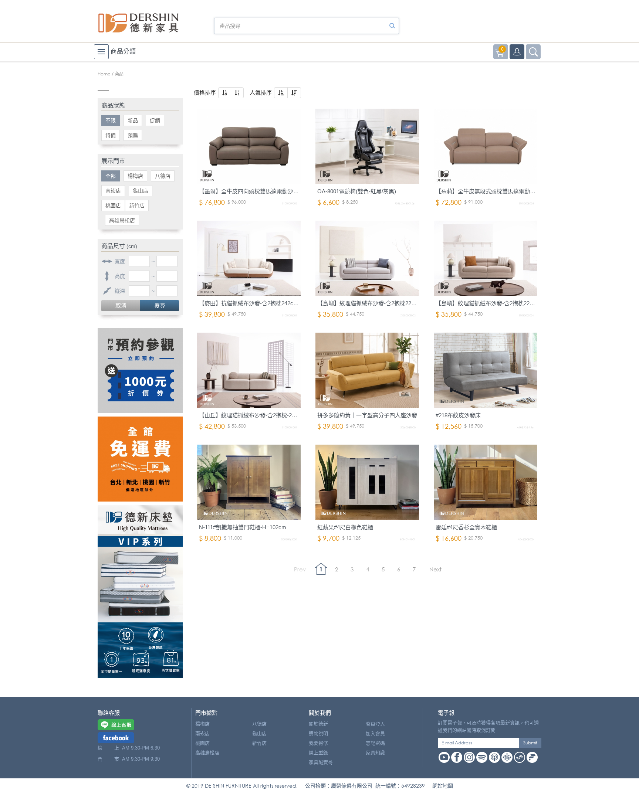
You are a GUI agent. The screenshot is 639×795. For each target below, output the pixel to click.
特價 (110, 135)
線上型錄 (318, 752)
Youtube (444, 757)
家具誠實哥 (321, 762)
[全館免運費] (140, 459)
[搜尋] (392, 26)
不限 (110, 120)
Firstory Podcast (532, 757)
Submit (530, 743)
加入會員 (375, 733)
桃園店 (113, 205)
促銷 (155, 120)
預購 (133, 135)
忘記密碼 (375, 743)
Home (104, 74)
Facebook (456, 757)
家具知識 (375, 752)
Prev (300, 569)
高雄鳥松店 (122, 220)
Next (435, 569)
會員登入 (375, 724)
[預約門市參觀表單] (140, 370)
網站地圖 (442, 785)
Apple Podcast (494, 757)
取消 (120, 305)
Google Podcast (507, 757)
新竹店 (137, 205)
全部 (110, 176)
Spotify (481, 757)
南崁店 (113, 191)
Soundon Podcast (519, 757)
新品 (133, 120)
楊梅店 (135, 176)
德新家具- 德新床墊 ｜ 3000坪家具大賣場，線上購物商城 (138, 23)
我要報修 (318, 743)
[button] (224, 92)
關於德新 (318, 724)
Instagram (469, 757)
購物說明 (318, 733)
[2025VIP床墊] (140, 591)
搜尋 (159, 305)
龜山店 (140, 191)
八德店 (162, 176)
